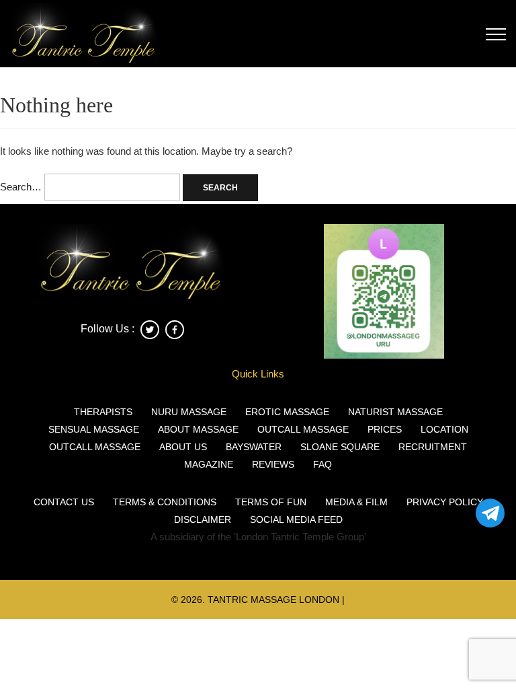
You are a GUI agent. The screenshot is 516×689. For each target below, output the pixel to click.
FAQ (322, 464)
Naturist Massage (395, 411)
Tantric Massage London (273, 599)
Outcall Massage (303, 429)
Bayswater (254, 446)
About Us (183, 446)
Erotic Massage (287, 411)
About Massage (198, 429)
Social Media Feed (296, 519)
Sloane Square (340, 446)
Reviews (273, 464)
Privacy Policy (444, 502)
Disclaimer (202, 519)
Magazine (208, 464)
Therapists (103, 411)
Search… (21, 186)
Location (444, 429)
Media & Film (356, 502)
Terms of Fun (270, 502)
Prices (385, 429)
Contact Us (64, 502)
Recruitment (432, 446)
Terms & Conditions (164, 502)
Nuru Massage (188, 411)
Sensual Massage (93, 429)
